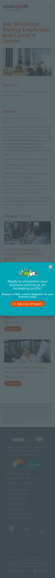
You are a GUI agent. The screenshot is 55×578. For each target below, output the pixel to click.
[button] (50, 266)
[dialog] (27, 289)
